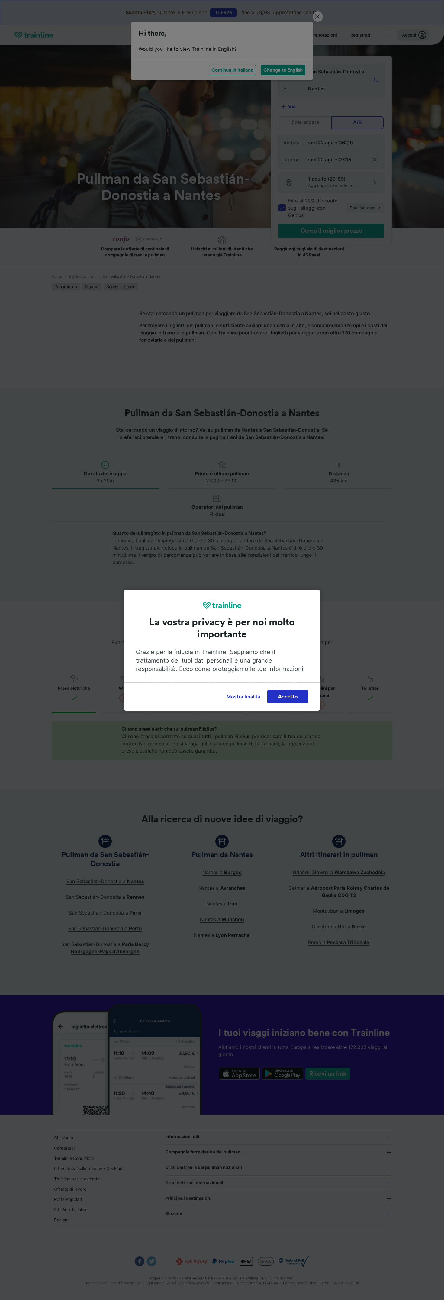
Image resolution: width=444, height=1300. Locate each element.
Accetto (288, 696)
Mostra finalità (243, 697)
